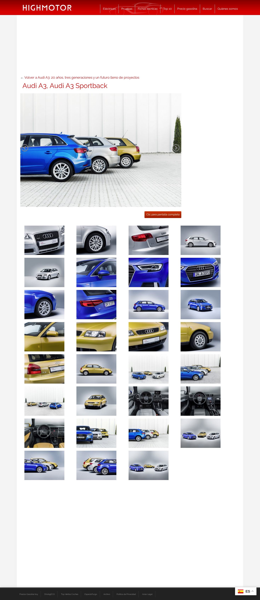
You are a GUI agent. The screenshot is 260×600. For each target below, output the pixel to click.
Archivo (106, 594)
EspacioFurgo (91, 594)
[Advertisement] (130, 47)
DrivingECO (49, 594)
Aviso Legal (147, 594)
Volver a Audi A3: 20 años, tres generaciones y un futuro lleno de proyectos (81, 77)
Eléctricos (109, 8)
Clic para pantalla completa (163, 214)
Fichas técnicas (148, 8)
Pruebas (126, 8)
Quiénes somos (228, 8)
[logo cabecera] (47, 7)
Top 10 (167, 8)
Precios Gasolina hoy (28, 594)
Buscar (207, 8)
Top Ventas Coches (69, 594)
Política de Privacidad (126, 594)
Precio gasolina (187, 8)
